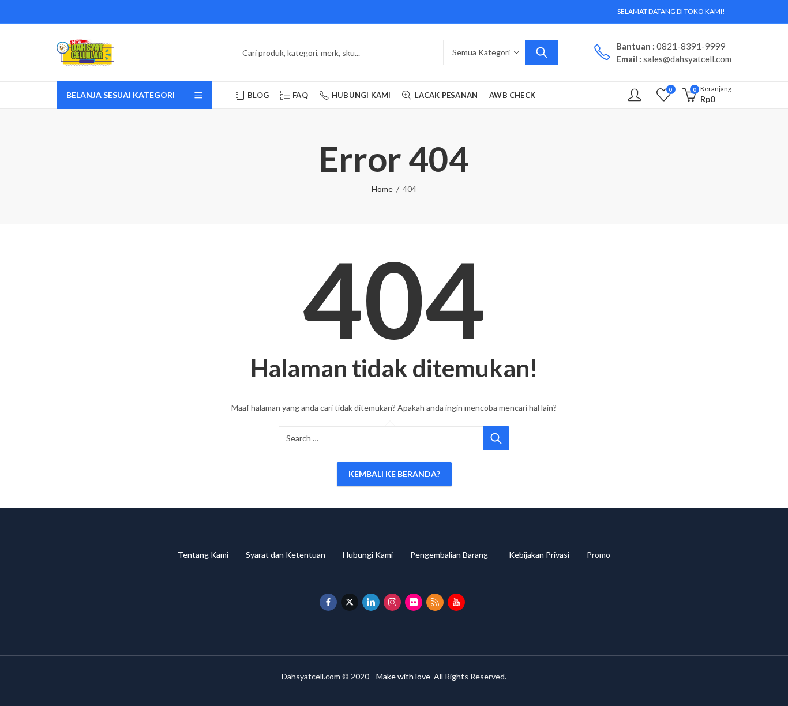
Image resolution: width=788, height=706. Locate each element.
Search (541, 52)
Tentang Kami (212, 554)
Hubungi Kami (376, 554)
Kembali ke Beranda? (394, 474)
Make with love (403, 676)
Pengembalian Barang (459, 554)
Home (382, 189)
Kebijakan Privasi (548, 554)
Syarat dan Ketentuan (294, 554)
